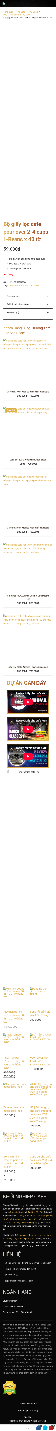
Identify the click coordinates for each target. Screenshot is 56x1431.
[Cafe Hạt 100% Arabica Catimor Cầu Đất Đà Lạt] (28, 567)
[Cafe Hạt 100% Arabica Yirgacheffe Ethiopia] (28, 363)
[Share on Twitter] (45, 1427)
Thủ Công (33, 12)
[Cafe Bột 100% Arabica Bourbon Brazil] (28, 431)
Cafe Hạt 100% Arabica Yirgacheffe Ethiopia (28, 391)
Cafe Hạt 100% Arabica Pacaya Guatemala (28, 667)
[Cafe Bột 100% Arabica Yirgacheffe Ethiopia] (28, 499)
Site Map (28, 1417)
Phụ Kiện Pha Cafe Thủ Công (16, 15)
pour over (35, 285)
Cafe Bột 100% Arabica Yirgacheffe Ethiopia (28, 527)
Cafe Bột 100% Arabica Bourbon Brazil (28, 459)
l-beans (26, 285)
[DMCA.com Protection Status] (9, 1395)
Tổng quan (8, 12)
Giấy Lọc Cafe (15, 285)
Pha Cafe (21, 12)
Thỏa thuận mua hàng (28, 1410)
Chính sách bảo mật (28, 1404)
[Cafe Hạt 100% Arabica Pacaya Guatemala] (28, 638)
